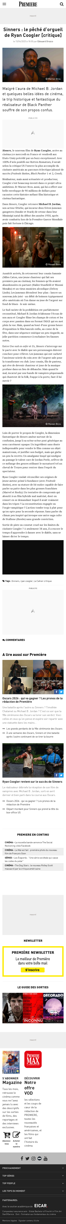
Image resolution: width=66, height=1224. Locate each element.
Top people (8, 1183)
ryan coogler (27, 581)
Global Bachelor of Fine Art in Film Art (45, 1211)
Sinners (15, 581)
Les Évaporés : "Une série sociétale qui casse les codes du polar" (31, 859)
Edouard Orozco (45, 41)
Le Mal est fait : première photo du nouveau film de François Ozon (31, 852)
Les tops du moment (13, 1191)
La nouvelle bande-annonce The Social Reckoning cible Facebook (28, 844)
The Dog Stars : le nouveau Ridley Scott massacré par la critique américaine (29, 867)
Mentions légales (9, 1220)
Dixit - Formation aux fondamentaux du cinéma (36, 1214)
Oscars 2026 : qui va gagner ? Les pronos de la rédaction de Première (32, 700)
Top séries (8, 1176)
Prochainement (11, 1168)
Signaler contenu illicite (29, 1220)
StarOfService (8, 1214)
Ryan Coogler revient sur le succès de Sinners (32, 781)
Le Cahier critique (43, 581)
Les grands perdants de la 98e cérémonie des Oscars (34, 728)
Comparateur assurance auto (14, 1211)
